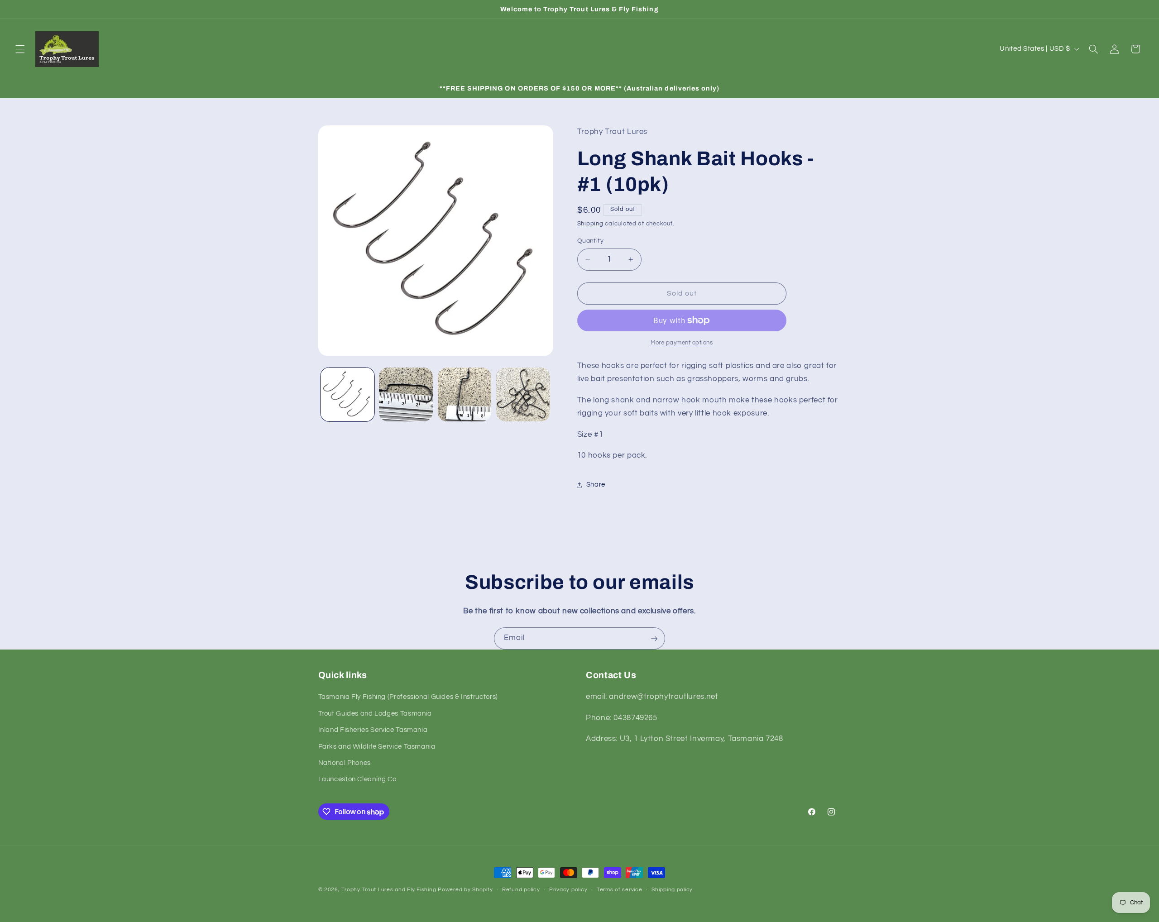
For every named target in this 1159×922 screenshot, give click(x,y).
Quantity (590, 241)
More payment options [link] (682, 343)
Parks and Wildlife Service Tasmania (377, 746)
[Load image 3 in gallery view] (465, 394)
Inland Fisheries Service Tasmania (373, 730)
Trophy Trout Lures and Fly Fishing (388, 889)
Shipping (590, 224)
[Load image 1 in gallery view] (347, 394)
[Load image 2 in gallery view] (406, 394)
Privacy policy (568, 890)
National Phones (344, 763)
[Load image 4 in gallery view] (523, 394)
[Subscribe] (654, 638)
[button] (20, 48)
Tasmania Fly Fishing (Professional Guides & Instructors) (408, 697)
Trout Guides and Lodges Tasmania (375, 713)
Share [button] (595, 484)
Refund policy (521, 890)
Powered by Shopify (465, 889)
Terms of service (619, 890)
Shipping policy (672, 890)
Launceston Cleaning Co (357, 779)
